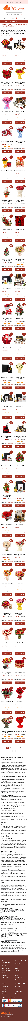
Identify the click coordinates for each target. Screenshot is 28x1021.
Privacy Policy (18, 991)
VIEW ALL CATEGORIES (10, 21)
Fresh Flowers (5, 966)
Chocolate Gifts (6, 980)
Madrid (16, 966)
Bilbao (16, 975)
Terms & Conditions (20, 989)
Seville (16, 968)
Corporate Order (11, 2)
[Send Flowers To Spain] (14, 8)
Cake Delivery (5, 977)
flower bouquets (22, 787)
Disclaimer (4, 993)
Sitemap (4, 991)
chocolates (11, 932)
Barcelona (17, 963)
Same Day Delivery (6, 970)
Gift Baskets (5, 973)
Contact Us (18, 2)
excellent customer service (11, 940)
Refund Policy (18, 993)
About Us (17, 986)
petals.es (11, 1016)
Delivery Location (6, 989)
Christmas (4, 975)
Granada (17, 970)
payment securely (12, 917)
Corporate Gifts (6, 968)
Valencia (17, 973)
